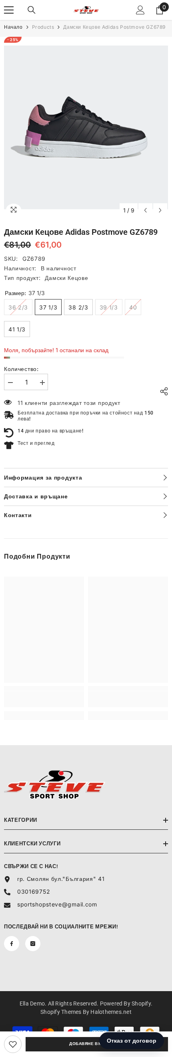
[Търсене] (31, 10)
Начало (13, 27)
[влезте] (140, 10)
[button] (145, 210)
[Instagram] (32, 943)
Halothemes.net (110, 1012)
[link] (13, 1044)
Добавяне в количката (96, 1043)
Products (43, 27)
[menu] (9, 10)
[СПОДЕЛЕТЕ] (162, 391)
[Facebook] (11, 943)
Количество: (21, 369)
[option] (86, 127)
